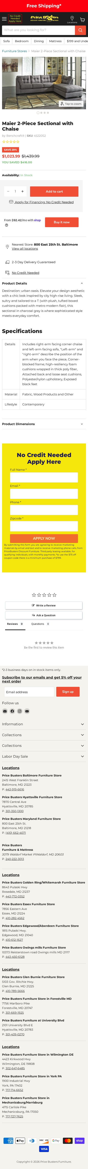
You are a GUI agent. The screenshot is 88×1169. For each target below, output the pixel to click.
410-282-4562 (15, 918)
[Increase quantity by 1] (22, 191)
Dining (39, 41)
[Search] (80, 30)
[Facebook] (12, 711)
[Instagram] (20, 711)
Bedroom (22, 41)
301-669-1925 (15, 1012)
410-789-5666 (15, 991)
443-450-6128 (15, 957)
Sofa (6, 41)
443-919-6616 (15, 789)
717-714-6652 (14, 1090)
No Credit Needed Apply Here (15, 19)
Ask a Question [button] (45, 615)
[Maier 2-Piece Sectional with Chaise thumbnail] (38, 113)
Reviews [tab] (12, 624)
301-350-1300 (15, 811)
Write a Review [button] (46, 605)
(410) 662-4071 (16, 833)
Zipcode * (16, 518)
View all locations (25, 248)
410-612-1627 (14, 940)
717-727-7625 (14, 1116)
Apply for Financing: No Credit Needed (44, 202)
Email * (15, 486)
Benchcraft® (15, 136)
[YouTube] (27, 711)
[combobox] (38, 30)
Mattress (55, 41)
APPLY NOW (44, 538)
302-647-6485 (15, 1068)
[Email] (5, 711)
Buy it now (62, 222)
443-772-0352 (15, 896)
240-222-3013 (15, 859)
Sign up (68, 691)
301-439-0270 (15, 1034)
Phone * (15, 502)
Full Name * (18, 470)
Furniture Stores (14, 51)
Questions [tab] (37, 624)
